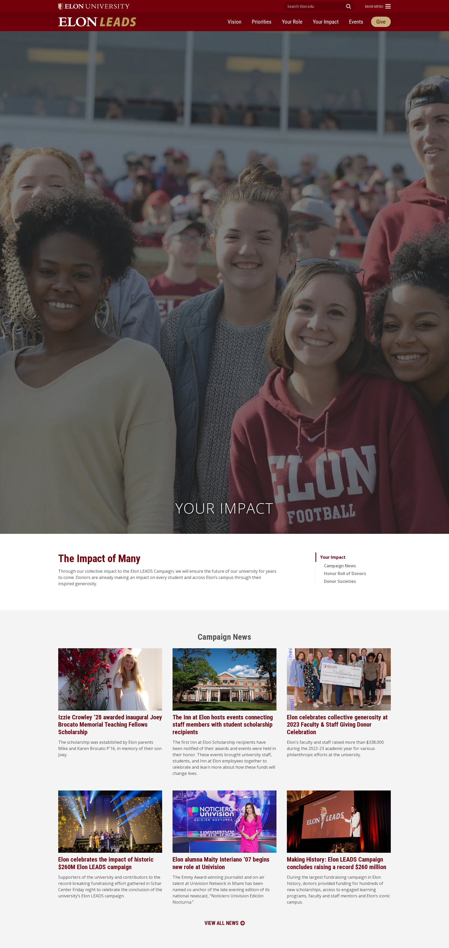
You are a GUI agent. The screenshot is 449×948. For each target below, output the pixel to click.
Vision (234, 21)
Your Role (292, 21)
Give (381, 21)
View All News (221, 923)
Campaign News (340, 566)
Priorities (262, 21)
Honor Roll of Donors (345, 573)
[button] (378, 6)
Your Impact (326, 21)
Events (356, 21)
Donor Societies (340, 581)
